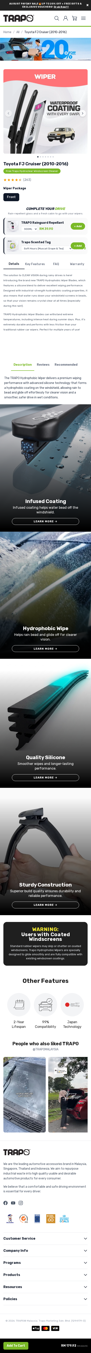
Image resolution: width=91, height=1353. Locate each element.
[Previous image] (8, 113)
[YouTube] (13, 1203)
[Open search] (56, 18)
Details (14, 264)
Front (11, 197)
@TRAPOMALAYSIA (45, 1049)
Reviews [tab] (43, 365)
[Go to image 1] (38, 156)
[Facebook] (5, 1203)
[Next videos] (83, 1095)
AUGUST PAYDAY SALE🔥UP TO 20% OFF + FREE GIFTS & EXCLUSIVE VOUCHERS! (45, 5)
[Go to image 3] (43, 156)
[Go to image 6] (50, 156)
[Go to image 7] (53, 156)
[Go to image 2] (40, 156)
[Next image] (82, 113)
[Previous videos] (7, 1095)
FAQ (56, 264)
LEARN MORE (46, 521)
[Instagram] (21, 1203)
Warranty (77, 264)
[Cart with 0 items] (74, 18)
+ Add (78, 226)
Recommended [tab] (66, 365)
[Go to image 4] (45, 156)
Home (7, 32)
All (17, 32)
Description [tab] (23, 365)
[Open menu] (83, 18)
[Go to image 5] (48, 156)
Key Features (35, 264)
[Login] (65, 18)
